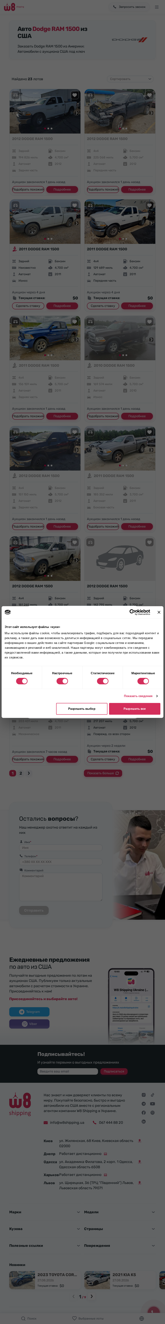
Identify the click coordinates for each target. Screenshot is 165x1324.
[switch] (62, 681)
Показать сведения (138, 696)
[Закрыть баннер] (159, 612)
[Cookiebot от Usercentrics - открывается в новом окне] (132, 612)
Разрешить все (135, 708)
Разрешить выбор (81, 708)
